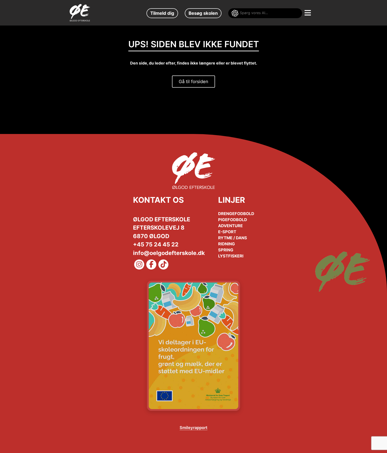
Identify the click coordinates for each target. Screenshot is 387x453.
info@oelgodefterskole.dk (169, 253)
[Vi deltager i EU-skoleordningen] (193, 346)
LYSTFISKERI (230, 256)
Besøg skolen (203, 13)
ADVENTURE (230, 225)
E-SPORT (227, 231)
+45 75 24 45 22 (155, 244)
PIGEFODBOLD (232, 219)
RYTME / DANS (232, 237)
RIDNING (226, 244)
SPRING (225, 250)
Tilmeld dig (162, 13)
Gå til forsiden (193, 81)
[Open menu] (305, 11)
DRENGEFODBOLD (236, 213)
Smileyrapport (193, 427)
